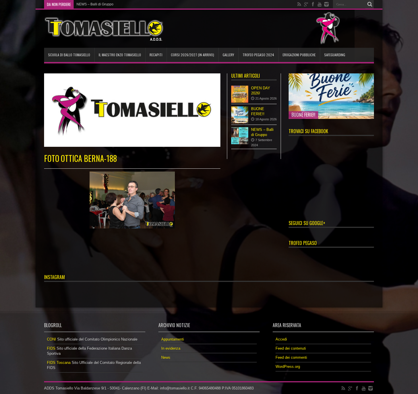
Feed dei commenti (291, 357)
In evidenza (170, 348)
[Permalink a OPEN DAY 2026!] (239, 94)
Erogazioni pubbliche (299, 54)
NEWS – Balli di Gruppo (94, 4)
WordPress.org (288, 366)
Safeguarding (334, 54)
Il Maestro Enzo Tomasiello (120, 54)
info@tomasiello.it (175, 388)
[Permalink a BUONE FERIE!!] (239, 114)
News (165, 357)
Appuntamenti (172, 339)
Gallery (228, 54)
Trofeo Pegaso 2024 (258, 54)
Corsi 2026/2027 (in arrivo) (192, 54)
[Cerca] (369, 4)
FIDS (51, 348)
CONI (51, 339)
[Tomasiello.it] (104, 29)
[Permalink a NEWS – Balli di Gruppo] (239, 135)
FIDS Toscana (59, 362)
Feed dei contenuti (291, 348)
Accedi (281, 339)
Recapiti (156, 54)
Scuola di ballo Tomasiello (69, 54)
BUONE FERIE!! (303, 114)
